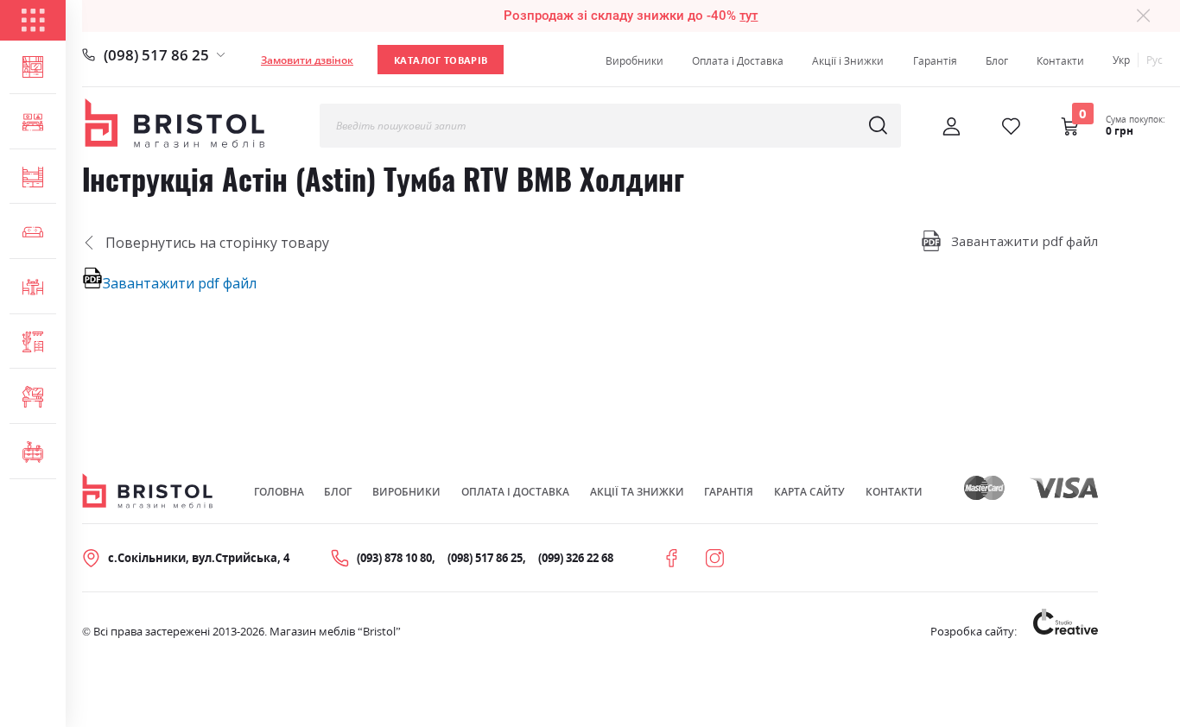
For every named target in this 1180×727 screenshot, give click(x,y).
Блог (997, 61)
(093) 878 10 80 (394, 558)
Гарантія (935, 61)
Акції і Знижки (848, 61)
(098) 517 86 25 (156, 55)
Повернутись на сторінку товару (217, 242)
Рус (1154, 60)
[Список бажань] (1011, 126)
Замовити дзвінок (307, 60)
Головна (279, 491)
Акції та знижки (637, 491)
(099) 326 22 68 (575, 558)
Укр (1121, 60)
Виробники (634, 61)
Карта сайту (809, 491)
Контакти (1060, 61)
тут (748, 15)
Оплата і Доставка (737, 61)
